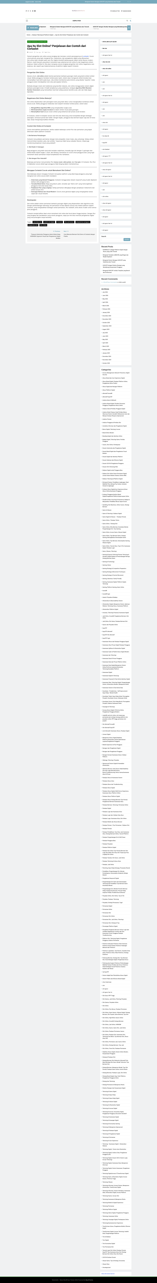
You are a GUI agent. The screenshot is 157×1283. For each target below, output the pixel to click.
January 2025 (106, 353)
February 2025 (106, 349)
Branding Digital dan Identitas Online (112, 436)
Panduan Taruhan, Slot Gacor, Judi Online (114, 858)
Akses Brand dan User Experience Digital (114, 378)
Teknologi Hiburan (108, 1182)
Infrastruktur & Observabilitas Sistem (113, 600)
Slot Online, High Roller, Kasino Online (113, 1017)
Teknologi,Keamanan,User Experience (113, 1223)
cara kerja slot (37, 222)
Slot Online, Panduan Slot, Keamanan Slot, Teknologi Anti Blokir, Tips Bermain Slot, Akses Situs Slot (115, 1036)
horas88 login (106, 594)
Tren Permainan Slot (108, 1247)
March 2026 (106, 305)
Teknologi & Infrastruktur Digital (111, 1105)
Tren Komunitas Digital (109, 1243)
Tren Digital (106, 1240)
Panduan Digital (107, 808)
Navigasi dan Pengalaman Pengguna (112, 751)
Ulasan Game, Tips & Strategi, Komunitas (114, 1260)
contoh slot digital (49, 222)
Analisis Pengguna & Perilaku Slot (112, 422)
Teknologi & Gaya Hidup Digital (111, 1098)
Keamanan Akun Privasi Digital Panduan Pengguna (116, 645)
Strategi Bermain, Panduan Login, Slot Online (115, 1072)
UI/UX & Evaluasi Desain (109, 1257)
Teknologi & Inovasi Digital (110, 1108)
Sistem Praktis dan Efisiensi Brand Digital (114, 978)
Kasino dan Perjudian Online (110, 624)
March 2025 (106, 346)
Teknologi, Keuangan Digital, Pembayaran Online (116, 1219)
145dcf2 (31, 52)
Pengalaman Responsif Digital (111, 878)
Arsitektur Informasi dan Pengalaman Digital (115, 426)
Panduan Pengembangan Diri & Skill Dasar (114, 837)
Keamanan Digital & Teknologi (111, 675)
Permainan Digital (107, 906)
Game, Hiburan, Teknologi (110, 551)
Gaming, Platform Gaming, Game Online (113, 587)
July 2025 (105, 332)
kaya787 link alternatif (109, 635)
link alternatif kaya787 (109, 727)
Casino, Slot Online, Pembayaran (111, 444)
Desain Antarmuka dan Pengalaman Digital (114, 448)
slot (104, 82)
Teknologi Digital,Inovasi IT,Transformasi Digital (116, 1173)
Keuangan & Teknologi (109, 706)
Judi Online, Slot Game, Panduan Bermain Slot (115, 621)
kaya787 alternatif (107, 631)
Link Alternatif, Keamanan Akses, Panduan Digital (116, 731)
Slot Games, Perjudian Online (110, 1002)
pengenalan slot (33, 225)
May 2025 (105, 339)
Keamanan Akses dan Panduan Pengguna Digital (116, 641)
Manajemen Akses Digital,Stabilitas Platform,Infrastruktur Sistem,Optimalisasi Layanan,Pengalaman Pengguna (114, 739)
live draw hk (106, 136)
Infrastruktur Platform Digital (110, 609)
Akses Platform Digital (109, 390)
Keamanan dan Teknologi (109, 655)
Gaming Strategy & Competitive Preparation (114, 568)
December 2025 (107, 316)
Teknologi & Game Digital (109, 1091)
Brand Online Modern (108, 432)
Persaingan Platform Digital (110, 926)
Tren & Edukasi (107, 1237)
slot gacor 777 (106, 156)
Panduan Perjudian (108, 844)
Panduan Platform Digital (109, 847)
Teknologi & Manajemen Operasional (113, 1127)
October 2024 (106, 363)
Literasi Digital (106, 734)
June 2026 (105, 295)
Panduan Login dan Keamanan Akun (112, 811)
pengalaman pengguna (83, 222)
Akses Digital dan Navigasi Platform (112, 386)
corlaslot (86, 56)
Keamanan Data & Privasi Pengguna (112, 658)
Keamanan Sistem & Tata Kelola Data (113, 687)
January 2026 (106, 312)
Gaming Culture (107, 565)
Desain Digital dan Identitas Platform (113, 456)
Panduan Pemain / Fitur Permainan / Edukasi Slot (116, 825)
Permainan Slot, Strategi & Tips (111, 923)
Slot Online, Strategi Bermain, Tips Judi (113, 1045)
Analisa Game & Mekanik (109, 400)
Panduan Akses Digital (109, 788)
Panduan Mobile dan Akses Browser (112, 822)
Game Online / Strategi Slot (110, 523)
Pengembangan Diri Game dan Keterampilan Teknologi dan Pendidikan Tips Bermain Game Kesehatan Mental (115, 883)
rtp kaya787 (106, 972)
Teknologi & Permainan (109, 1137)
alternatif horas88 (107, 393)
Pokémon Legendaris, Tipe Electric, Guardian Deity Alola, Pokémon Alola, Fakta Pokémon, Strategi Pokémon (116, 952)
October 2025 (106, 322)
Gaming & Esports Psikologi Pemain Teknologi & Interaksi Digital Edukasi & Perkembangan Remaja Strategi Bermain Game (116, 556)
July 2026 (105, 292)
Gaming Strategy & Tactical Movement (113, 575)
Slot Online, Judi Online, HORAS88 (112, 1024)
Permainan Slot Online (109, 916)
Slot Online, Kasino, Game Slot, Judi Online (114, 1028)
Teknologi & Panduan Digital (110, 1130)
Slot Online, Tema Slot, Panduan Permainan (114, 1048)
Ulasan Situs (106, 1264)
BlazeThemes (89, 1280)
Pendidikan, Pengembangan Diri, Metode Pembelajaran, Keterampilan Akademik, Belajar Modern (115, 873)
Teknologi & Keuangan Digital (110, 1120)
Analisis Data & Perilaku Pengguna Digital (114, 408)
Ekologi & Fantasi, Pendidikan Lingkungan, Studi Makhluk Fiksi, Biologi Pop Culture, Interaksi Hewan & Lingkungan (116, 484)
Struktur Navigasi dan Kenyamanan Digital (114, 1088)
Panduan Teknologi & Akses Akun (112, 861)
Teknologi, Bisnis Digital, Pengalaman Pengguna (116, 1213)
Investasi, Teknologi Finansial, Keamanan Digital (116, 612)
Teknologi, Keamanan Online (110, 1216)
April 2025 (105, 343)
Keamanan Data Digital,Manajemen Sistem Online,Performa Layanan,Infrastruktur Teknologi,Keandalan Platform (114, 667)
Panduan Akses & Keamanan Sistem (112, 777)
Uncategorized (106, 1267)
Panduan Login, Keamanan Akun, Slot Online (114, 818)
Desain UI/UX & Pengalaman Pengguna (113, 463)
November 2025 (107, 319)
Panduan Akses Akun (108, 781)
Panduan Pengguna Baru (109, 840)
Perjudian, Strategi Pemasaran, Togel (112, 902)
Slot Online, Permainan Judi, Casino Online (114, 1041)
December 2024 (107, 356)
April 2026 (105, 302)
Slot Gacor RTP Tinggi (108, 995)
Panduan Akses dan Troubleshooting (112, 784)
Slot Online (43, 225)
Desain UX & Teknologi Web (110, 467)
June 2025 (105, 336)
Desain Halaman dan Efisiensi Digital (113, 460)
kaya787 (105, 142)
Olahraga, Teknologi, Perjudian (111, 760)
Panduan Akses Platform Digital (111, 796)
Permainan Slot (107, 913)
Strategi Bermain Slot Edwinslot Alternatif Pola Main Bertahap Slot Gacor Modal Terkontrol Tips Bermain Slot (116, 1062)
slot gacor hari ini (107, 55)
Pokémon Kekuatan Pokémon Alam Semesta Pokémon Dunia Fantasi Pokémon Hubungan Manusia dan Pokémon (115, 945)
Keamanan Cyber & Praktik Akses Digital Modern (116, 652)
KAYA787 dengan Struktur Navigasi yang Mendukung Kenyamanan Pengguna (61, 27)
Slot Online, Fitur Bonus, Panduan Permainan (115, 1009)
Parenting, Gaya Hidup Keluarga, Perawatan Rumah (116, 868)
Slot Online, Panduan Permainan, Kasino (113, 1031)
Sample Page (77, 20)
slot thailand (106, 149)
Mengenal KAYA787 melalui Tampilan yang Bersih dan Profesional (107, 27)
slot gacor (105, 75)
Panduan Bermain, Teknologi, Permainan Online (115, 805)
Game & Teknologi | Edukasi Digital (112, 513)
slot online (105, 196)
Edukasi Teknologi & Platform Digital (37, 41)
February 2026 (106, 309)
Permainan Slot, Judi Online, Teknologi (113, 919)
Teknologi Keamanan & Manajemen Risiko (114, 1199)
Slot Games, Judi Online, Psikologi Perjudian (115, 999)
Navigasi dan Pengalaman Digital (111, 748)
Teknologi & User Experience (110, 1140)
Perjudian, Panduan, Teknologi (111, 899)
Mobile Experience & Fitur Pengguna (112, 744)
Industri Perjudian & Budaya (110, 597)
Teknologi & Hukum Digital (110, 1101)
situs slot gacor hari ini (107, 1273)
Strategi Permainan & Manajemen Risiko (113, 1084)
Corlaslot (59, 222)
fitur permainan (69, 222)
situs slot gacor (107, 169)
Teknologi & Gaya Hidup (109, 1095)
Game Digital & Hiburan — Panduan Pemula (114, 517)
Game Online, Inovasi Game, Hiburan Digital (114, 532)
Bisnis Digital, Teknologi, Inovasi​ (111, 429)
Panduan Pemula (107, 828)
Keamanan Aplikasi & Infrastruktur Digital (114, 648)
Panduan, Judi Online (108, 864)
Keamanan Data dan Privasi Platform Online (114, 662)
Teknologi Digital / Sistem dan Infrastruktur (114, 1149)
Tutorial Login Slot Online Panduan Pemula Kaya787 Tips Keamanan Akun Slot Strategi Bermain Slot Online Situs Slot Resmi (114, 1252)
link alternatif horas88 (108, 724)
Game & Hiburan (107, 510)
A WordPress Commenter (110, 282)
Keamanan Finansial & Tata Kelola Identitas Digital (116, 679)
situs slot (105, 122)
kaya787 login (106, 638)
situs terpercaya (107, 982)
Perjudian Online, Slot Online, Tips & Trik (113, 896)
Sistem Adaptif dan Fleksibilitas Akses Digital (115, 975)
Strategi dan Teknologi (109, 1081)
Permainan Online (107, 909)
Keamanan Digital (107, 672)
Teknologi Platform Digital (110, 1209)
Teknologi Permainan (108, 1206)
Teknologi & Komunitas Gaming (111, 1123)
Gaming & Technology (108, 561)
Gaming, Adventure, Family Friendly (112, 578)
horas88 (105, 590)
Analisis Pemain (107, 419)
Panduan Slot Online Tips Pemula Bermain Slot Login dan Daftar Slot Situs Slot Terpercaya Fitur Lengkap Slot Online (116, 852)
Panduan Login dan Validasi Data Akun (113, 815)
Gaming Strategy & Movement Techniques (114, 572)
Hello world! (122, 282)
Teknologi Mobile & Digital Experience (113, 1202)
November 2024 (107, 359)
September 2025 (107, 326)
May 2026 (105, 299)
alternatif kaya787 (107, 397)
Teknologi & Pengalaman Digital (111, 1134)
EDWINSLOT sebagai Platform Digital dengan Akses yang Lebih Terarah (101, 1)
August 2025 (106, 329)
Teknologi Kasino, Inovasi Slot (111, 1196)
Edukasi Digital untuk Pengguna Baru (112, 470)
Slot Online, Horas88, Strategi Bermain (113, 1021)
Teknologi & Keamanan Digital (111, 1117)
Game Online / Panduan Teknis (111, 520)
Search (103, 236)
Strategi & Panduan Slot (109, 1057)
